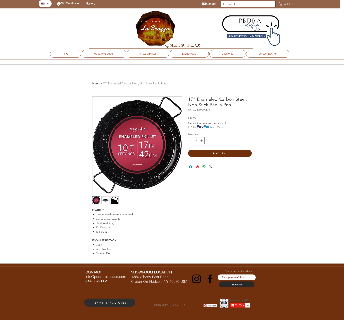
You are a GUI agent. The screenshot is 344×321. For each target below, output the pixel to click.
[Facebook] (210, 279)
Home (96, 83)
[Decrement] (191, 140)
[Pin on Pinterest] (197, 167)
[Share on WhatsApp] (204, 167)
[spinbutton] (196, 140)
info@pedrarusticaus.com (105, 276)
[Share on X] (211, 167)
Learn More (216, 126)
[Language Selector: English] (45, 3)
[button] (285, 4)
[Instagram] (196, 279)
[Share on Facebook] (190, 167)
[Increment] (202, 140)
